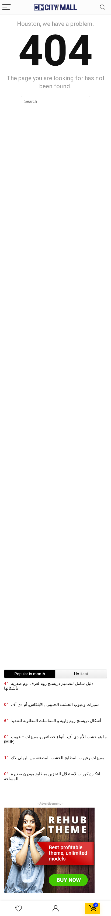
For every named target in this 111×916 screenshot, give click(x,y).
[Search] (102, 7)
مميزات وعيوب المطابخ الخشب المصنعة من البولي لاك (57, 757)
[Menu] (6, 7)
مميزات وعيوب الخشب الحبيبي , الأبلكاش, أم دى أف (55, 704)
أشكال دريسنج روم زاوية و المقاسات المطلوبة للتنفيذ (56, 720)
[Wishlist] (18, 908)
